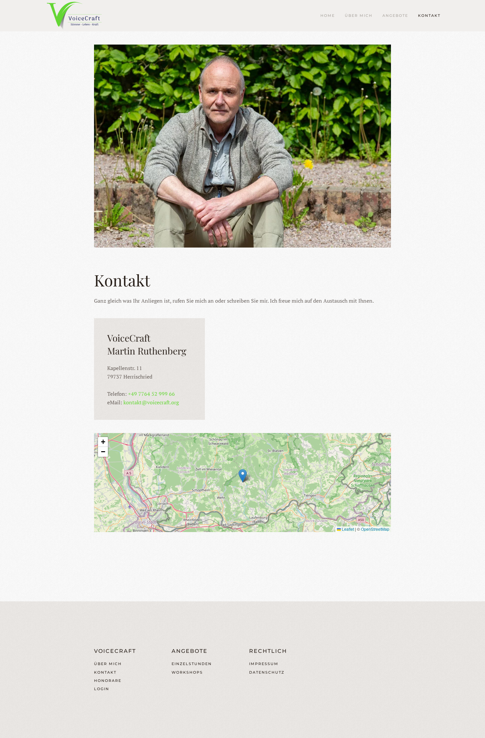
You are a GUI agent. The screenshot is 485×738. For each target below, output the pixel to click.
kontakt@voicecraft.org (151, 402)
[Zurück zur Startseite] (78, 15)
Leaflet (347, 529)
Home (327, 15)
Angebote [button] (395, 15)
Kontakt (429, 15)
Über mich (358, 15)
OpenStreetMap (375, 529)
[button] (243, 476)
